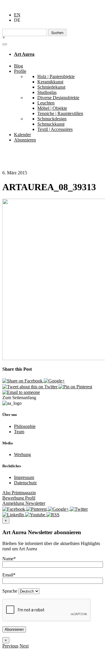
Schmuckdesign (51, 118)
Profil (18, 497)
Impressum (24, 477)
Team (19, 431)
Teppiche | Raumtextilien (60, 113)
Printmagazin (19, 492)
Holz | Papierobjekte (56, 76)
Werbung (22, 454)
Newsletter (23, 503)
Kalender (22, 134)
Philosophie (25, 426)
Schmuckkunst (50, 124)
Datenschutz (25, 482)
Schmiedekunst (51, 87)
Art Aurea (24, 54)
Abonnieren (25, 139)
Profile (20, 71)
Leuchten (46, 102)
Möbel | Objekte (52, 108)
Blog (18, 65)
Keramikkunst (50, 81)
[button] (10, 645)
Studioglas (47, 92)
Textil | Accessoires (55, 129)
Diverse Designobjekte (58, 97)
